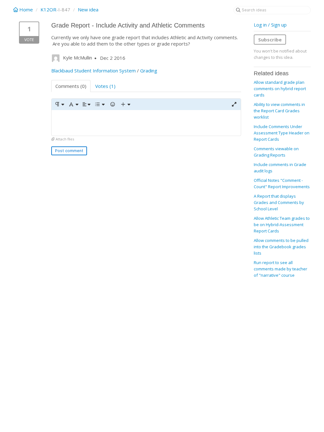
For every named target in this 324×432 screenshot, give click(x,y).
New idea (88, 9)
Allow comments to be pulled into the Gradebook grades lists (281, 247)
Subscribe (270, 39)
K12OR (48, 9)
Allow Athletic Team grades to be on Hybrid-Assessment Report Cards (282, 224)
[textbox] (146, 122)
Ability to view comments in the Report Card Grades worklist (279, 111)
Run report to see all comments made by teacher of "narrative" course (280, 269)
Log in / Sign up (270, 25)
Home (26, 9)
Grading (148, 70)
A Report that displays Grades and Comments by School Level (279, 202)
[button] (59, 104)
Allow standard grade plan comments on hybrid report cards (280, 88)
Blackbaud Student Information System (93, 70)
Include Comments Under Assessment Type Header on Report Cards (281, 133)
